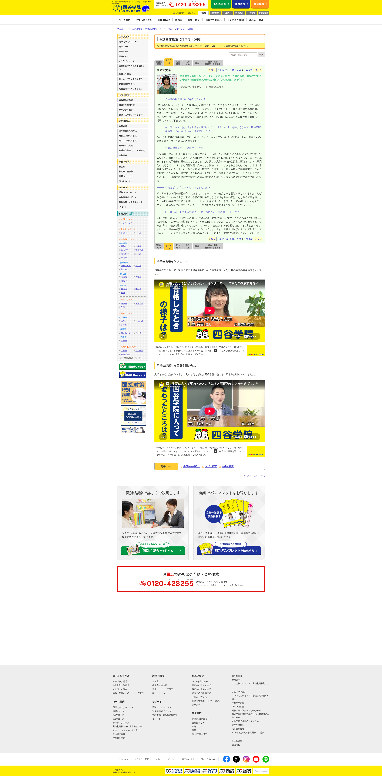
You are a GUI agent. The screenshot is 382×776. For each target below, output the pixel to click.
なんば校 (139, 321)
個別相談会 (220, 4)
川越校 (124, 281)
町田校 (138, 253)
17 (229, 69)
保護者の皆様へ (191, 466)
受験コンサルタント (128, 192)
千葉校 (138, 288)
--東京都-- (123, 243)
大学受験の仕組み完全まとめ (245, 720)
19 (236, 69)
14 (219, 69)
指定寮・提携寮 (126, 171)
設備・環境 (124, 161)
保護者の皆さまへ (127, 83)
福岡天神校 (126, 354)
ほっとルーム (125, 181)
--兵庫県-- (123, 328)
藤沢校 (124, 269)
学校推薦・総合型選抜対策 (130, 202)
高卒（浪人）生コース (128, 41)
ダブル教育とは (126, 94)
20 (240, 69)
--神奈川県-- (124, 262)
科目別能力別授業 (127, 104)
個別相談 (15, 606)
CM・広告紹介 (238, 706)
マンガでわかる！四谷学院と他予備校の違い (250, 697)
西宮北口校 (126, 332)
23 (250, 69)
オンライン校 (127, 222)
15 (223, 69)
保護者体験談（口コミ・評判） (132, 150)
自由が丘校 (126, 250)
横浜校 (138, 265)
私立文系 (187, 62)
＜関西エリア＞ (126, 313)
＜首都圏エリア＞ (126, 239)
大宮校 (138, 277)
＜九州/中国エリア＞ (128, 346)
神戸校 (138, 332)
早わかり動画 (238, 702)
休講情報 (236, 744)
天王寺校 (125, 325)
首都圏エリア (198, 722)
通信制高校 (263, 12)
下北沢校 (139, 250)
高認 (227, 12)
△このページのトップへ (254, 476)
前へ (213, 69)
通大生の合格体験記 (128, 140)
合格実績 (123, 155)
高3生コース (124, 46)
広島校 (124, 350)
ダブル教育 (211, 466)
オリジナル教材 (126, 109)
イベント (123, 207)
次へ (257, 69)
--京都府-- (123, 336)
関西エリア (197, 730)
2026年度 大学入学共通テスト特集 (248, 732)
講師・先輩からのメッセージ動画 (128, 692)
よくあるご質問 (141, 759)
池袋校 (138, 246)
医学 (197, 62)
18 (233, 69)
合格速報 (123, 125)
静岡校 (124, 303)
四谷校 (124, 246)
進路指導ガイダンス (128, 197)
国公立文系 (168, 62)
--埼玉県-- (123, 274)
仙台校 (138, 233)
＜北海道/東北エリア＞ (129, 229)
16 (226, 69)
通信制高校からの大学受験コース (132, 67)
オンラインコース (127, 61)
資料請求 (240, 4)
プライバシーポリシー (165, 759)
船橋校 (124, 288)
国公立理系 (159, 62)
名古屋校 (139, 303)
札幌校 (124, 233)
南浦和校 (125, 277)
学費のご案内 (125, 74)
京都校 (124, 340)
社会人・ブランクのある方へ (131, 78)
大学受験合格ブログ (241, 728)
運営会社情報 (188, 759)
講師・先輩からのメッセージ (131, 114)
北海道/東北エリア (200, 718)
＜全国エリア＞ (126, 219)
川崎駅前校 (126, 265)
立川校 (124, 257)
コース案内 (124, 36)
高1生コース (124, 56)
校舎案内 (259, 4)
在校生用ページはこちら (185, 12)
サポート (123, 187)
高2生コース (124, 51)
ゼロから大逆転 (126, 145)
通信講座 (239, 12)
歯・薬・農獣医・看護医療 (212, 62)
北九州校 (139, 350)
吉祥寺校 (125, 253)
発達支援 (251, 12)
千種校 (124, 307)
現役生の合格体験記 (128, 135)
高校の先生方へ (208, 759)
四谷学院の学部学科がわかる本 (246, 710)
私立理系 (178, 62)
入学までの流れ (239, 691)
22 (247, 69)
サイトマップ (122, 759)
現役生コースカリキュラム (130, 88)
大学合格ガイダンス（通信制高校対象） (250, 683)
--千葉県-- (123, 285)
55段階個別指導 (126, 99)
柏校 (123, 292)
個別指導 (215, 12)
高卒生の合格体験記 (128, 130)
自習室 (122, 166)
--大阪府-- (123, 317)
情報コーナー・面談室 (162, 689)
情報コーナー (125, 176)
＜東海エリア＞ (126, 299)
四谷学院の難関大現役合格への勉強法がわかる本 (250, 715)
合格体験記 (124, 120)
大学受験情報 (238, 724)
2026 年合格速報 (200, 681)
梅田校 (124, 321)
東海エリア (197, 726)
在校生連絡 (237, 741)
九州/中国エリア (199, 733)
